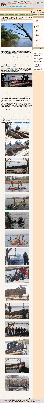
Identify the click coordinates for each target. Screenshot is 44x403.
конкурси (28, 400)
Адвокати (11, 3)
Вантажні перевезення (29, 3)
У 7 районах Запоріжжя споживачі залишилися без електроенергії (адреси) (38, 58)
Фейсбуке (24, 122)
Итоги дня (37, 36)
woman (32, 400)
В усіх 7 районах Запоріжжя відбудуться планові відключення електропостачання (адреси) (38, 61)
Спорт (37, 31)
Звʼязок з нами (37, 400)
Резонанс (37, 20)
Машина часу (24, 6)
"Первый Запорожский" (12, 66)
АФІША (19, 2)
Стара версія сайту (40, 2)
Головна (5, 400)
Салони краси (34, 3)
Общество (37, 35)
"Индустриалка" (7, 120)
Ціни (12, 6)
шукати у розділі (17, 14)
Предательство (38, 39)
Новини (9, 400)
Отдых (37, 34)
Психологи (24, 3)
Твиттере (28, 122)
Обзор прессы (38, 41)
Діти (14, 3)
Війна (10, 6)
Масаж (18, 3)
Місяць (39, 51)
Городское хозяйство (39, 22)
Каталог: (8, 3)
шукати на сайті (6, 14)
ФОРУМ (14, 2)
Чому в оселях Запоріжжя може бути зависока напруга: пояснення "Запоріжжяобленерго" (38, 65)
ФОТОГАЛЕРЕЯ (31, 2)
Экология (37, 45)
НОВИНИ (8, 2)
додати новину (38, 14)
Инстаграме (19, 122)
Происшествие (38, 29)
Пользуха (18, 6)
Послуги (38, 3)
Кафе (16, 3)
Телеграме (15, 122)
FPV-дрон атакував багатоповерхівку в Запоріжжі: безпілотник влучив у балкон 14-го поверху (38, 69)
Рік (41, 51)
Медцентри (20, 3)
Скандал (37, 21)
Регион (37, 27)
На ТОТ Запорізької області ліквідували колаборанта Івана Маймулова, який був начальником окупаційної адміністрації (38, 55)
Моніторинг (15, 6)
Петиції (21, 6)
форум (13, 400)
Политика (37, 32)
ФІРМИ (25, 2)
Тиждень (35, 51)
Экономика (37, 26)
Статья (37, 40)
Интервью (37, 44)
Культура (37, 25)
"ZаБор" (15, 53)
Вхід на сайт (39, 10)
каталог (23, 400)
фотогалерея (18, 400)
